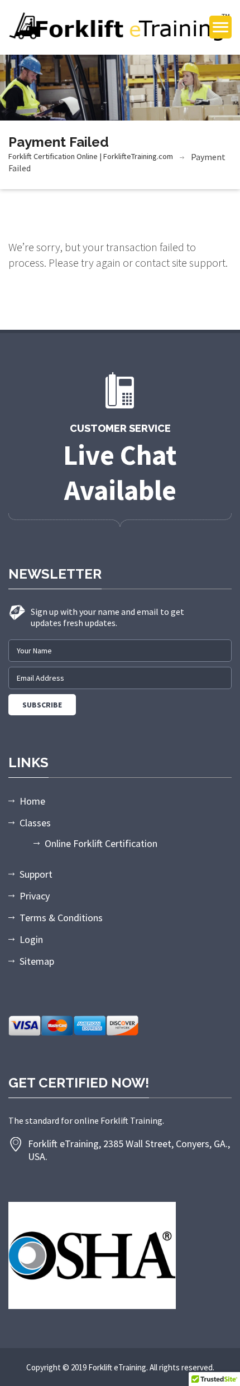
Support (36, 874)
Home (32, 801)
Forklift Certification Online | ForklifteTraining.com (90, 156)
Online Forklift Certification (101, 843)
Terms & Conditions (61, 917)
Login (31, 939)
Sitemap (37, 961)
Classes (35, 822)
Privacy (35, 895)
